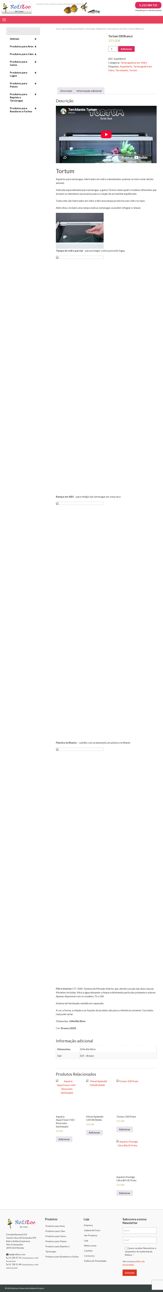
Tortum (133, 70)
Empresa (88, 1225)
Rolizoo (15, 1288)
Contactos (89, 1255)
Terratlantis (121, 70)
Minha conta (90, 1245)
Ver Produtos (90, 1235)
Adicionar (126, 48)
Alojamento (101, 29)
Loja (63, 29)
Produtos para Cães (23, 54)
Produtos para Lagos (23, 74)
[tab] (66, 90)
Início (58, 29)
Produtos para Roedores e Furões (23, 109)
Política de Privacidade (95, 1260)
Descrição (66, 90)
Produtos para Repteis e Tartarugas (80, 29)
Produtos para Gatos (23, 63)
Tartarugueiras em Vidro (117, 29)
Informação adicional (89, 90)
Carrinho (88, 1250)
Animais (23, 39)
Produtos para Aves (23, 46)
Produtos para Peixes (23, 85)
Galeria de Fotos (92, 1230)
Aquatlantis (126, 66)
